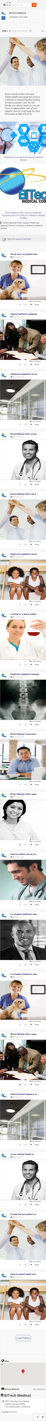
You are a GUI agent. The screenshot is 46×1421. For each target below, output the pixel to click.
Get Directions (39, 1389)
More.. (37, 305)
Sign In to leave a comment (19, 239)
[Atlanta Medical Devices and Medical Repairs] (23, 61)
